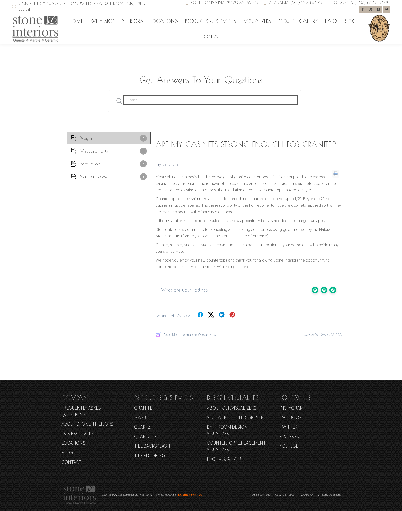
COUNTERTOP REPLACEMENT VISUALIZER (236, 446)
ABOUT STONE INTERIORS (87, 424)
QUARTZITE (145, 437)
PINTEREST (291, 437)
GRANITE (143, 408)
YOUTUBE (289, 446)
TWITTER (288, 427)
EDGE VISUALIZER (224, 459)
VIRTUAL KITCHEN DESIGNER (235, 417)
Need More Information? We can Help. (190, 334)
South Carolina (208, 2)
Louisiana (343, 2)
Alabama (279, 2)
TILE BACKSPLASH (152, 446)
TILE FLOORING (149, 456)
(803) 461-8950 (242, 2)
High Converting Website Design (157, 495)
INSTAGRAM (292, 408)
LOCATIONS (73, 443)
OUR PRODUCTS (77, 433)
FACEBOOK (291, 417)
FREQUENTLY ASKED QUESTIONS (81, 411)
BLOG (67, 453)
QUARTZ (142, 427)
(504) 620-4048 (371, 2)
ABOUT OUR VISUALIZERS (231, 408)
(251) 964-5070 (306, 2)
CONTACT (71, 462)
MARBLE (142, 417)
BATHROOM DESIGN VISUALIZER (227, 430)
